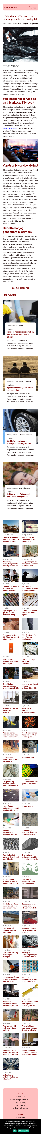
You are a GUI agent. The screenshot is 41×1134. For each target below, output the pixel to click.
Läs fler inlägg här (20, 288)
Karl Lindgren (23, 24)
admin (21, 326)
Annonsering (20, 1118)
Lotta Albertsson (24, 488)
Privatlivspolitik (23, 1131)
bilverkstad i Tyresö (10, 128)
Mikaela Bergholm (25, 381)
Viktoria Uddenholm (25, 435)
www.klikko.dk (22, 1108)
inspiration (34, 24)
